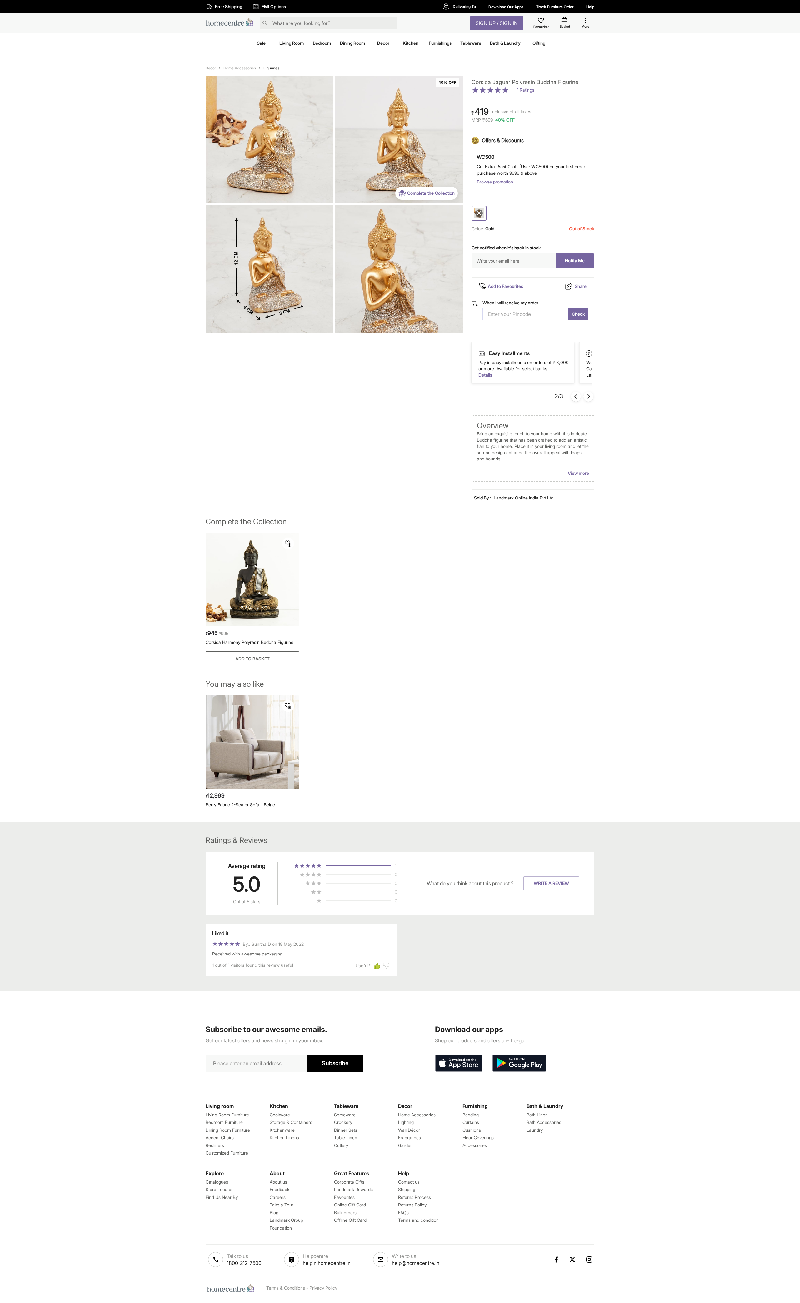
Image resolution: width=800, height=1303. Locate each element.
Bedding (470, 1114)
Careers (278, 1197)
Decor (211, 68)
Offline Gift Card (350, 1220)
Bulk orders (345, 1212)
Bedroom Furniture (224, 1122)
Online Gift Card (350, 1204)
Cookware (280, 1114)
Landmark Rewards (353, 1189)
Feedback (279, 1189)
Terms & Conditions (285, 1287)
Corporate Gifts (349, 1182)
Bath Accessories (544, 1122)
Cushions (471, 1130)
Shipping (406, 1189)
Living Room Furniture (227, 1114)
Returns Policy (412, 1204)
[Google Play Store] (519, 1063)
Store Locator (219, 1189)
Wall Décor (409, 1130)
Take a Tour (281, 1204)
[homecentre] (231, 23)
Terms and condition (418, 1220)
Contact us (409, 1182)
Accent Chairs (220, 1137)
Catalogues (217, 1182)
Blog (274, 1212)
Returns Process (414, 1197)
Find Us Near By (222, 1197)
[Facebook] (555, 1259)
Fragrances (409, 1137)
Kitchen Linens (284, 1137)
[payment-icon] (481, 353)
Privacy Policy (323, 1287)
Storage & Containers (291, 1122)
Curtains (470, 1122)
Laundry (535, 1130)
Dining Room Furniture (228, 1130)
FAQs (403, 1212)
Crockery (343, 1122)
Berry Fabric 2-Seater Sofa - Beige (240, 804)
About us (278, 1182)
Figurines (271, 68)
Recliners (215, 1145)
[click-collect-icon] (589, 353)
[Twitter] (572, 1259)
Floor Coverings (478, 1137)
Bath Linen (537, 1114)
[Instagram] (589, 1259)
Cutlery (341, 1145)
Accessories (474, 1145)
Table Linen (345, 1137)
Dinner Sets (345, 1130)
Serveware (345, 1114)
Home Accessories (239, 68)
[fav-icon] (541, 21)
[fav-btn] (288, 543)
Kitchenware (282, 1130)
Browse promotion (495, 181)
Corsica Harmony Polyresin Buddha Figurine (249, 642)
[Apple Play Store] (458, 1063)
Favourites (344, 1197)
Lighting (406, 1122)
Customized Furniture (227, 1152)
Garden (405, 1145)
